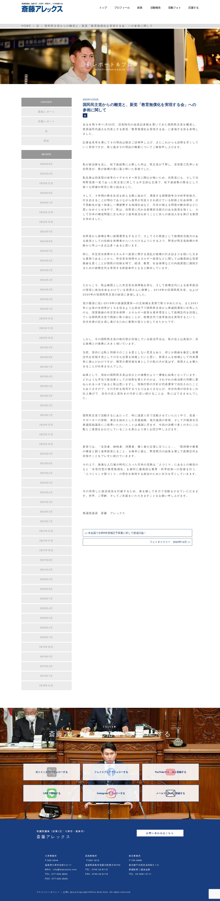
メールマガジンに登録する (170, 793)
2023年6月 (46, 376)
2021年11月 (46, 540)
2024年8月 (46, 241)
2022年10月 (46, 444)
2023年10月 (46, 337)
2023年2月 (46, 405)
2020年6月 (46, 608)
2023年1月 (46, 415)
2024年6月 (46, 260)
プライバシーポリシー (48, 892)
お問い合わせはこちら (160, 833)
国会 (46, 140)
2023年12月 (46, 318)
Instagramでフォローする (111, 793)
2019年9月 (46, 656)
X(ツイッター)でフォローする (52, 772)
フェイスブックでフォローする (111, 772)
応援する (193, 7)
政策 (139, 7)
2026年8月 (46, 164)
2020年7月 (46, 598)
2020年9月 (46, 579)
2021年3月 (46, 569)
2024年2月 (46, 299)
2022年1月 (46, 521)
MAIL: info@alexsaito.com (61, 869)
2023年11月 (46, 328)
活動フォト (174, 7)
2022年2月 (46, 511)
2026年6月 (46, 173)
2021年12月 (46, 531)
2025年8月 (46, 193)
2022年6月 (46, 473)
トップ (103, 7)
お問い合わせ (70, 892)
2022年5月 (46, 482)
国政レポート (46, 111)
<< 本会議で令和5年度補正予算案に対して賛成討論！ (115, 533)
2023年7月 (46, 366)
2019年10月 (46, 647)
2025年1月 (46, 202)
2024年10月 (46, 222)
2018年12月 (46, 685)
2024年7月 (46, 251)
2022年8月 (46, 463)
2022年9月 (46, 453)
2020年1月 (46, 637)
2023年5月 (46, 386)
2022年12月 (46, 424)
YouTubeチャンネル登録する (170, 772)
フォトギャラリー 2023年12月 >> (170, 542)
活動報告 (155, 7)
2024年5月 (46, 270)
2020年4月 (46, 627)
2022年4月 (46, 492)
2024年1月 (46, 308)
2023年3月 (46, 395)
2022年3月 (46, 502)
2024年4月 (46, 279)
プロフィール (122, 7)
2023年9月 (46, 347)
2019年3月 (46, 666)
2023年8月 (46, 357)
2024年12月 (46, 212)
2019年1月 (46, 676)
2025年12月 (46, 183)
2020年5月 (46, 618)
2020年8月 (46, 589)
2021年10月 (46, 550)
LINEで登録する (52, 793)
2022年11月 (46, 434)
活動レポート (46, 121)
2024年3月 (46, 289)
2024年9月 (46, 231)
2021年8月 (46, 560)
